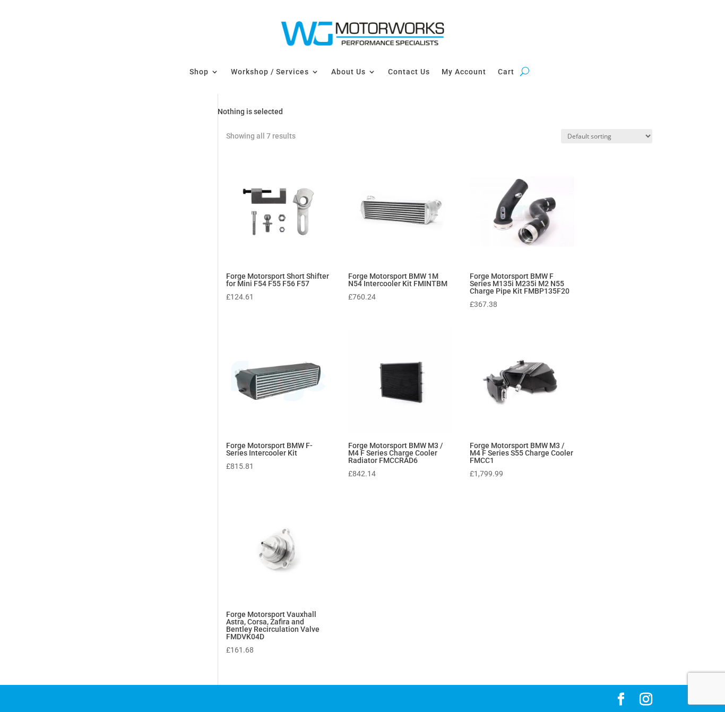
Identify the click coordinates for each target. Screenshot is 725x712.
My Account (464, 71)
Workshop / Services (270, 71)
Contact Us (409, 71)
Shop (199, 71)
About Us (348, 71)
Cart (506, 71)
